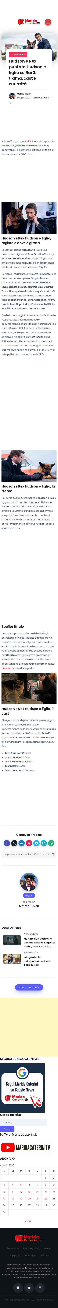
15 (46, 1191)
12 (21, 1191)
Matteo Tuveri (24, 93)
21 (37, 1198)
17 (4, 1198)
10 (4, 1191)
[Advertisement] (29, 1027)
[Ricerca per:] (23, 1122)
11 (13, 1191)
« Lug (27, 1221)
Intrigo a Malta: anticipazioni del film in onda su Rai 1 (37, 961)
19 (21, 1198)
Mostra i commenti (29, 987)
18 (13, 1198)
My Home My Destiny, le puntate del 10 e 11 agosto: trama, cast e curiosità (39, 942)
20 (29, 1198)
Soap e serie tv (18, 54)
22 (45, 1198)
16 (54, 1191)
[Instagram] (40, 1288)
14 (37, 1191)
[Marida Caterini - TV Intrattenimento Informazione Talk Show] (29, 21)
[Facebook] (18, 1288)
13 (29, 1191)
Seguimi (29, 895)
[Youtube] (29, 1288)
